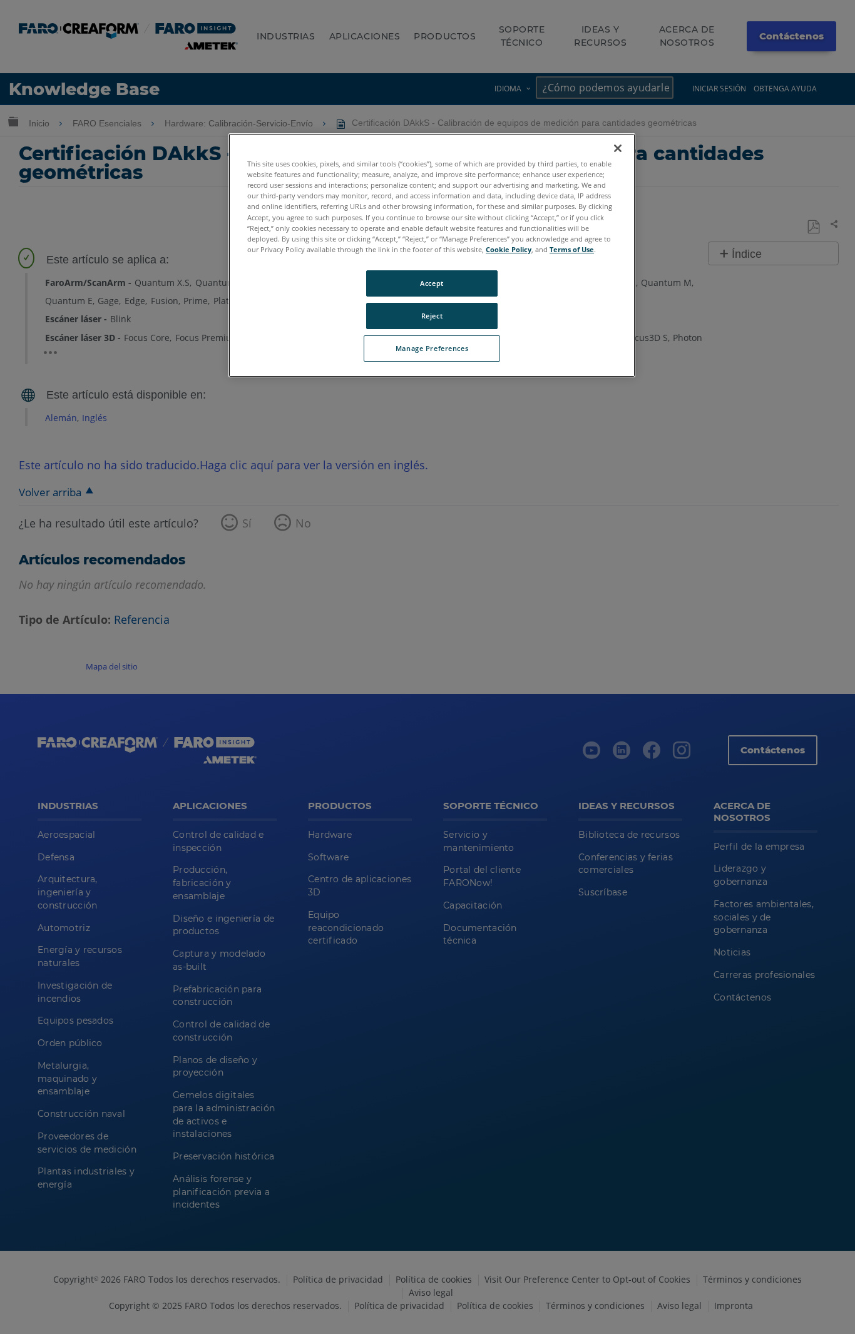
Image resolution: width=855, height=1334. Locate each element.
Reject (432, 315)
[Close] (618, 148)
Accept (431, 283)
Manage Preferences (432, 348)
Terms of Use (572, 249)
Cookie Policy (508, 249)
